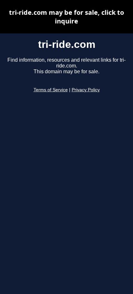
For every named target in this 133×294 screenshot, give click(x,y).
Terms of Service (51, 89)
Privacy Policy (86, 89)
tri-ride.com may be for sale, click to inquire (66, 16)
